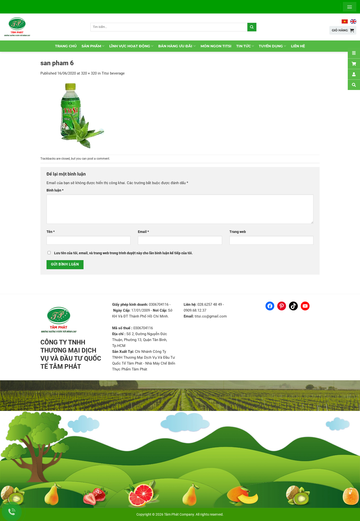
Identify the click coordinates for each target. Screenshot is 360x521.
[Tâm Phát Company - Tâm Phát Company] (19, 26)
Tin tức (243, 46)
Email (143, 232)
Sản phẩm (91, 46)
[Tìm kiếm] (251, 27)
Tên (51, 232)
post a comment (98, 158)
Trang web (237, 232)
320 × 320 (89, 73)
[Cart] (354, 63)
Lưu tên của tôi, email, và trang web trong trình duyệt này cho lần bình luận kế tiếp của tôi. (123, 253)
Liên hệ (298, 46)
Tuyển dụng (271, 46)
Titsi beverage (113, 73)
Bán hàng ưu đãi (175, 46)
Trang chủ (66, 46)
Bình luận (55, 190)
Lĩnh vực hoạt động (129, 46)
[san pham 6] (79, 115)
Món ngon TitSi (216, 46)
